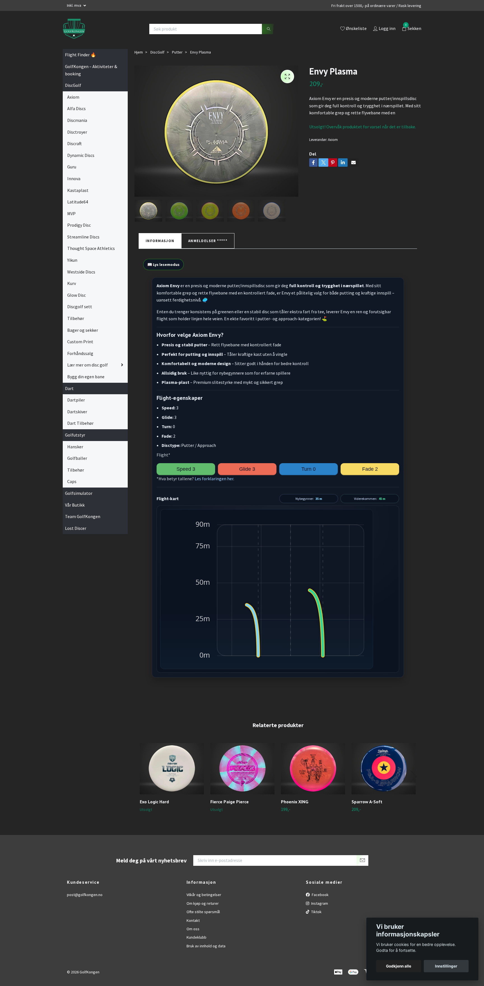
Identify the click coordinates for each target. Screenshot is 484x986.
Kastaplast (78, 190)
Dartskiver (77, 411)
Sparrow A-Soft (367, 801)
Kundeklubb (196, 937)
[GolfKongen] (74, 29)
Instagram (319, 903)
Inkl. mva (74, 5)
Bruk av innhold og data (206, 945)
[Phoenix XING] (313, 768)
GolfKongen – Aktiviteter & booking (91, 70)
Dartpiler (76, 400)
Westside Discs (81, 272)
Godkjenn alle (398, 966)
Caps (71, 481)
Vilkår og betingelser (204, 894)
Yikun (72, 260)
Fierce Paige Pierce (229, 801)
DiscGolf (73, 85)
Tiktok (316, 911)
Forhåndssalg (80, 353)
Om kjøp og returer (203, 903)
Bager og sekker (82, 330)
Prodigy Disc (79, 225)
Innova (73, 178)
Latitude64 (77, 202)
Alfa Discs (76, 108)
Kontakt (193, 920)
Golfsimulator (78, 493)
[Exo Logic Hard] (172, 768)
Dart (69, 388)
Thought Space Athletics (91, 248)
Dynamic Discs (80, 155)
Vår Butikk (75, 505)
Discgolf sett (79, 306)
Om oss (193, 928)
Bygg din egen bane (85, 376)
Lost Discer (75, 528)
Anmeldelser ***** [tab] (207, 240)
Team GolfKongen (82, 516)
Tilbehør (75, 318)
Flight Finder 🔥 (80, 54)
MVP (71, 213)
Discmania (77, 120)
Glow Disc (76, 295)
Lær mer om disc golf (87, 365)
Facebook (320, 894)
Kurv (71, 283)
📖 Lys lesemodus (163, 264)
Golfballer (77, 458)
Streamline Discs (83, 237)
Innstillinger (446, 966)
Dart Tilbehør (80, 423)
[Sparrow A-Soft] (384, 768)
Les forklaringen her (214, 478)
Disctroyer (77, 132)
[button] (413, 776)
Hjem (138, 52)
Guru (71, 167)
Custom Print (80, 341)
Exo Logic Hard (154, 801)
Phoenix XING (294, 801)
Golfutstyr (75, 435)
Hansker (75, 446)
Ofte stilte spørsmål (203, 911)
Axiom (73, 97)
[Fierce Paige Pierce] (242, 768)
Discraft (74, 143)
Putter (177, 52)
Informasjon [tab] (160, 240)
